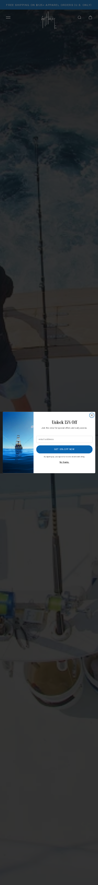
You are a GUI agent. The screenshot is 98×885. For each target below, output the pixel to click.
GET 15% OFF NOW (64, 449)
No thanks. (64, 462)
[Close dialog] (91, 415)
